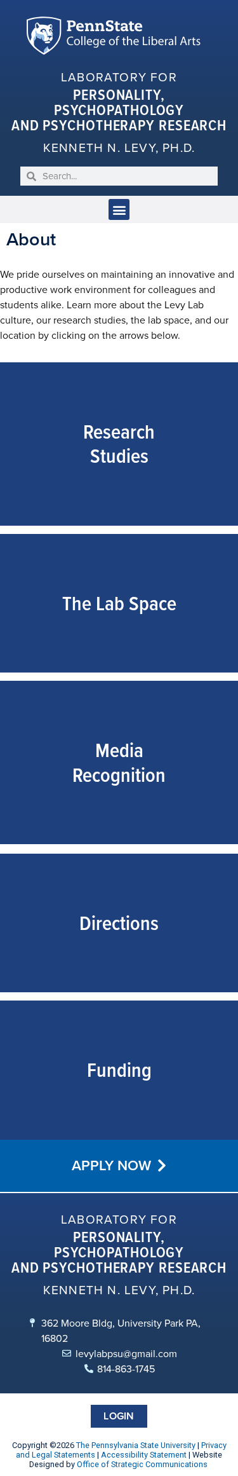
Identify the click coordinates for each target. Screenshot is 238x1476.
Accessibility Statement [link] (144, 1454)
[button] (119, 209)
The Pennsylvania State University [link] (135, 1445)
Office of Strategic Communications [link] (142, 1464)
